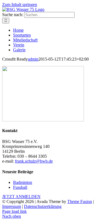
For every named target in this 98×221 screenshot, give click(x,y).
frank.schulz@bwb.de (34, 161)
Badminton (22, 182)
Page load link (14, 211)
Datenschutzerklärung (43, 206)
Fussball (20, 187)
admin (33, 59)
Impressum (11, 206)
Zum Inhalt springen (19, 4)
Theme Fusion (79, 201)
